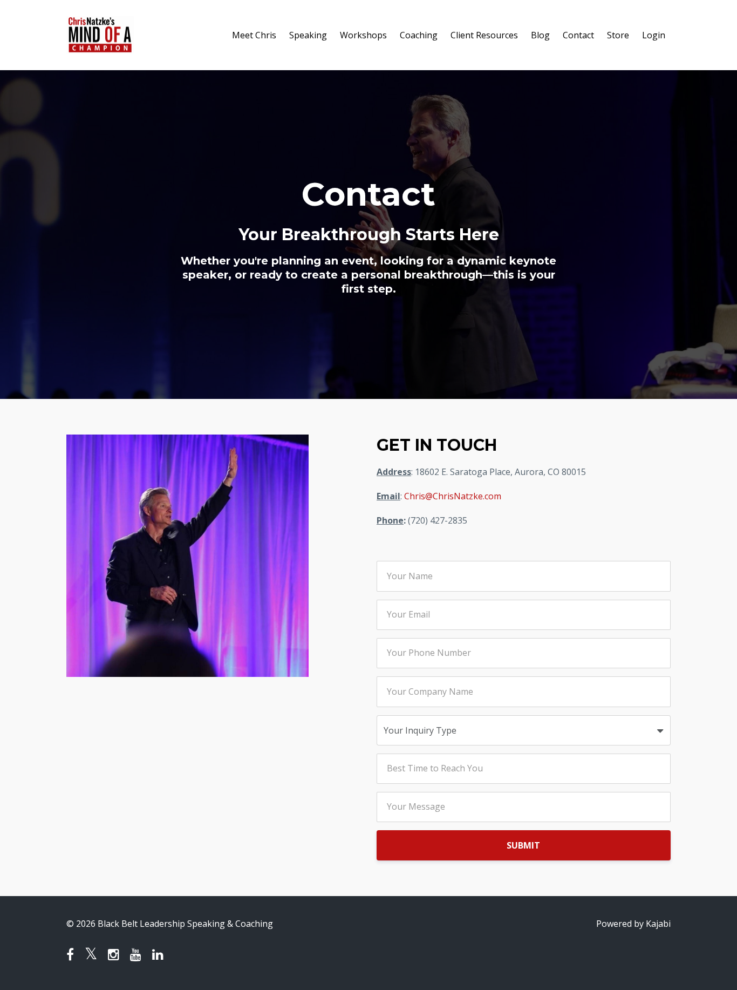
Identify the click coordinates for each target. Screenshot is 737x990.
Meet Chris (254, 35)
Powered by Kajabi (633, 924)
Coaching (419, 35)
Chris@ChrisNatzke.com (452, 496)
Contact (578, 35)
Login (653, 35)
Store (618, 35)
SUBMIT (523, 845)
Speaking (308, 35)
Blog (540, 35)
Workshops (363, 35)
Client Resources (484, 35)
